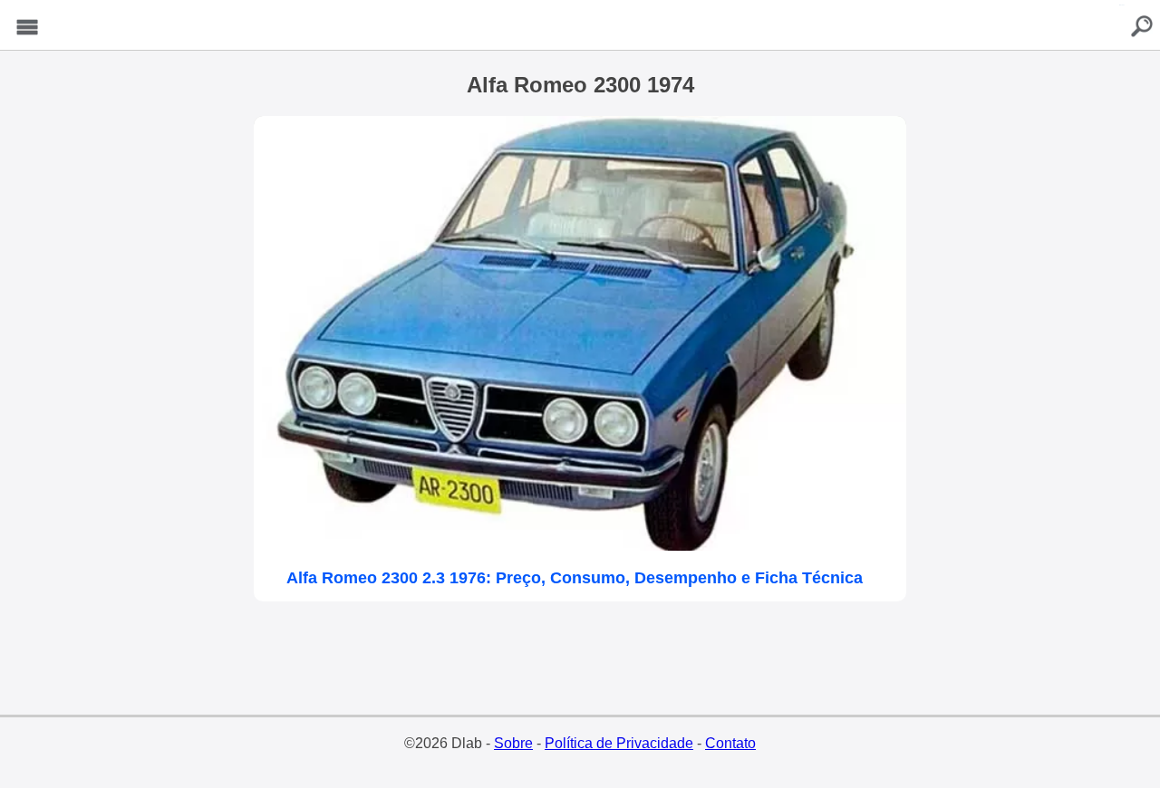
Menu (27, 27)
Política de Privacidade (619, 743)
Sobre (513, 743)
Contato (730, 743)
